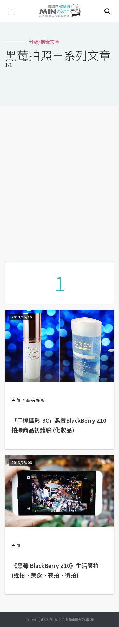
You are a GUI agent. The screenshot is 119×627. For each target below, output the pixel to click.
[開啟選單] (11, 11)
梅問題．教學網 (59, 11)
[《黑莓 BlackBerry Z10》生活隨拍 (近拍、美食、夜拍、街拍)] (59, 525)
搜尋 (107, 11)
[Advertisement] (59, 181)
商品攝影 (35, 400)
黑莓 (16, 400)
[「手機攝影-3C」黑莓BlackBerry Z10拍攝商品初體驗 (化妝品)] (59, 380)
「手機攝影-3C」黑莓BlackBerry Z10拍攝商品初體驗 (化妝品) (58, 425)
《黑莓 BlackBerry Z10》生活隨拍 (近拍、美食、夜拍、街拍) (55, 570)
